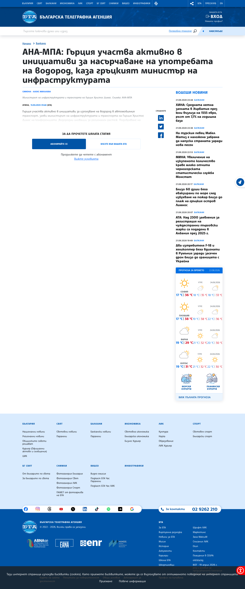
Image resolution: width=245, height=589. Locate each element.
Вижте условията (86, 158)
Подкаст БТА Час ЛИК (103, 486)
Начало (26, 43)
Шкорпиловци (166, 565)
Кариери (163, 555)
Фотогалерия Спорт (68, 487)
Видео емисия (98, 473)
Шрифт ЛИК (200, 527)
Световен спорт (202, 431)
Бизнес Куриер (133, 441)
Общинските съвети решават (34, 442)
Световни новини (66, 431)
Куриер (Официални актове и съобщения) (34, 450)
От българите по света (36, 473)
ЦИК (24, 456)
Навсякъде (216, 31)
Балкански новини (101, 431)
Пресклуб (210, 3)
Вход (217, 16)
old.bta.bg (198, 560)
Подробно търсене (180, 30)
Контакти (199, 551)
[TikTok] (98, 509)
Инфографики (141, 3)
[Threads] (51, 509)
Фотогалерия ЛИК (66, 483)
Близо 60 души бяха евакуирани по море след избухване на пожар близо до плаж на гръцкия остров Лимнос (199, 197)
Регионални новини (33, 436)
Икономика (67, 3)
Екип (195, 546)
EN (221, 3)
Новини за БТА (167, 537)
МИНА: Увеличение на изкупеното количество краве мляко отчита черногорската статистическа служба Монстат (195, 167)
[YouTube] (62, 509)
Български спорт (202, 436)
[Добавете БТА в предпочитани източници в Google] (133, 509)
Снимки (114, 3)
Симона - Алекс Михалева (36, 91)
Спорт (89, 3)
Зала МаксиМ (200, 537)
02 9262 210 (205, 509)
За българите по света (35, 478)
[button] (156, 3)
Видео (126, 3)
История (164, 546)
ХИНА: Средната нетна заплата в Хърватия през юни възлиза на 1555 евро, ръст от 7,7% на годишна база (196, 113)
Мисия (162, 541)
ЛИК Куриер (165, 445)
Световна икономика (137, 431)
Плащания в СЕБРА (203, 555)
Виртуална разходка (170, 532)
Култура (163, 431)
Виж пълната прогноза (195, 397)
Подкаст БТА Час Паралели (100, 480)
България (27, 3)
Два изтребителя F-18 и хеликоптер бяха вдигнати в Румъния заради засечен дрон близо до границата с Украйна (198, 253)
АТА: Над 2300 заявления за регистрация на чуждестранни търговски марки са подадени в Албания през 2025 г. (198, 225)
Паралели (61, 436)
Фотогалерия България (69, 473)
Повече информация (132, 581)
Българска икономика (137, 436)
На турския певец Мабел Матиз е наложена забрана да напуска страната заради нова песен (199, 139)
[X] (74, 509)
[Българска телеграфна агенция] (29, 527)
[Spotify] (110, 509)
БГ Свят (101, 3)
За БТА (162, 527)
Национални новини (33, 431)
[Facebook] (27, 509)
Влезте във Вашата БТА (114, 144)
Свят (39, 3)
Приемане (105, 581)
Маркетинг (199, 532)
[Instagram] (39, 509)
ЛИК (80, 3)
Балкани (51, 3)
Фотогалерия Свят (67, 478)
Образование (166, 441)
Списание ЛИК (200, 541)
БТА (199, 3)
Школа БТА (165, 560)
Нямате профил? (214, 21)
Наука (162, 436)
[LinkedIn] (86, 509)
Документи (165, 551)
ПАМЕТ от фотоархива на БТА (69, 494)
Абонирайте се (59, 144)
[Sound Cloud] (121, 509)
